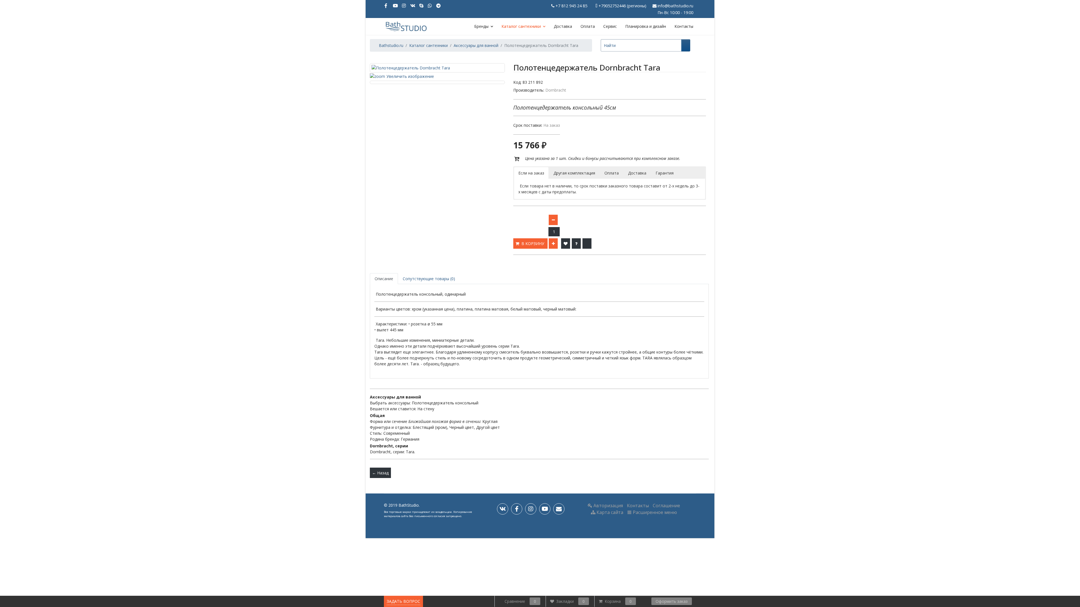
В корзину (533, 243)
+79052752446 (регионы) (622, 5)
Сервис (610, 26)
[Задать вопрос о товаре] (576, 243)
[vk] (502, 509)
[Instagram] (404, 6)
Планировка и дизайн (645, 26)
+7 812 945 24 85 (571, 5)
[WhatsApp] (430, 6)
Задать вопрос (403, 601)
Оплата (587, 26)
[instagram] (530, 509)
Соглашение (666, 505)
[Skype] (421, 6)
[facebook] (386, 6)
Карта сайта (609, 512)
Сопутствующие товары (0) (429, 278)
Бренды (481, 26)
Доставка (563, 26)
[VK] (412, 6)
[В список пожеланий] (565, 243)
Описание (384, 278)
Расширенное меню (654, 512)
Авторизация (607, 505)
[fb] (516, 509)
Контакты (683, 26)
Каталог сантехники (521, 26)
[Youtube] (395, 6)
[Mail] (558, 509)
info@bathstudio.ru (675, 5)
